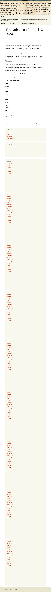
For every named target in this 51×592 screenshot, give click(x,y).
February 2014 (9, 469)
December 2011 (10, 522)
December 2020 (10, 302)
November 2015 (10, 426)
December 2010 (10, 547)
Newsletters (16, 36)
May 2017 (8, 390)
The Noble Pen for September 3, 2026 (14, 146)
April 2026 (9, 171)
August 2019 (9, 335)
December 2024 (10, 204)
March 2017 (9, 394)
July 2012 (8, 508)
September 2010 (10, 553)
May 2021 (8, 292)
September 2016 (10, 406)
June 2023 (9, 241)
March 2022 (9, 271)
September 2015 (10, 431)
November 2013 (10, 475)
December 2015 (10, 424)
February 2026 (9, 175)
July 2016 (8, 410)
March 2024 (9, 222)
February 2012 (9, 518)
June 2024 (9, 216)
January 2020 (9, 324)
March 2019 (9, 345)
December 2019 (10, 326)
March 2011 (9, 541)
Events (8, 132)
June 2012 (9, 510)
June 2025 (9, 192)
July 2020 (8, 312)
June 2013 (9, 486)
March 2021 (9, 296)
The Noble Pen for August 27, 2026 (13, 148)
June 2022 (9, 265)
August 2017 (9, 384)
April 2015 (9, 441)
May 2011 (8, 537)
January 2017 (9, 398)
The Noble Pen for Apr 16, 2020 (37, 124)
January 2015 (9, 447)
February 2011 (9, 543)
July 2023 (8, 239)
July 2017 (8, 386)
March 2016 (9, 418)
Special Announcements (11, 138)
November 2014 (10, 451)
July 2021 (8, 288)
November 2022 (10, 255)
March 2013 (9, 492)
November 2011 (10, 524)
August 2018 (9, 359)
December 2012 (10, 498)
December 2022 (10, 253)
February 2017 (9, 396)
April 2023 (9, 245)
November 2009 (10, 573)
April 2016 (9, 416)
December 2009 (10, 571)
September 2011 (10, 529)
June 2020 (9, 314)
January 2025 (9, 202)
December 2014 (10, 449)
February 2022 (9, 273)
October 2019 (9, 331)
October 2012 (9, 502)
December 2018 (10, 351)
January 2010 (9, 569)
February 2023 (9, 249)
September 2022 (10, 259)
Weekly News (13, 23)
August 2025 (9, 188)
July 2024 (8, 214)
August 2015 (9, 433)
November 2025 (10, 182)
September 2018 (10, 357)
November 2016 (10, 402)
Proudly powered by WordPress (11, 589)
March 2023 (9, 247)
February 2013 (9, 494)
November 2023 (10, 231)
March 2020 (9, 320)
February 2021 (9, 298)
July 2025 (8, 190)
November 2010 (10, 549)
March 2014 (9, 467)
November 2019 (10, 328)
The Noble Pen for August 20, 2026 (13, 151)
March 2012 (9, 516)
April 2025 (9, 196)
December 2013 (10, 473)
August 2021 (9, 286)
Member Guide (4, 23)
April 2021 (9, 294)
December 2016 (10, 400)
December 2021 (10, 277)
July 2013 (8, 484)
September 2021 (10, 284)
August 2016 (9, 408)
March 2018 (9, 369)
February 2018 (9, 371)
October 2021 (9, 282)
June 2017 (9, 388)
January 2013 (9, 496)
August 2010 (9, 555)
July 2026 (8, 165)
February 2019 (9, 347)
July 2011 (8, 533)
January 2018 (9, 373)
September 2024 (10, 210)
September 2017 (10, 382)
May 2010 (8, 561)
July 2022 (8, 263)
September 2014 (10, 455)
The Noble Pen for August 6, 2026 (13, 155)
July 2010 (8, 557)
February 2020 (9, 322)
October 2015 (9, 428)
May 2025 (8, 194)
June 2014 (9, 461)
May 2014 (8, 463)
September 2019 (10, 333)
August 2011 (9, 531)
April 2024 (9, 220)
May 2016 (8, 414)
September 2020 (10, 308)
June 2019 (9, 339)
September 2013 (10, 480)
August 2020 (9, 310)
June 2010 (9, 559)
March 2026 (9, 173)
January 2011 (9, 545)
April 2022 (9, 269)
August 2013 (9, 482)
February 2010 (9, 567)
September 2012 (10, 504)
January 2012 (9, 520)
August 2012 (9, 506)
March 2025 (9, 198)
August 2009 (9, 580)
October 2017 (9, 380)
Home (2, 16)
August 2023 (9, 237)
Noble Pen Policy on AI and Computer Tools (27, 23)
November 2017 (10, 377)
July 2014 (8, 459)
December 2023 (10, 228)
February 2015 (9, 445)
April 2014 (9, 465)
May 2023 (8, 243)
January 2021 (9, 300)
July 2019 (8, 337)
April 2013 (9, 490)
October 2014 (9, 453)
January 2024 (9, 226)
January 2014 (9, 471)
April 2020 (9, 318)
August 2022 (9, 261)
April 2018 (9, 367)
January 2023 (9, 251)
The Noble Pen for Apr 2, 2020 (13, 124)
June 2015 (9, 437)
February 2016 (9, 420)
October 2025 (9, 184)
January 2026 (9, 177)
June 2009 (9, 584)
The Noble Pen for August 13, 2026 (13, 153)
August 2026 (9, 163)
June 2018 (9, 363)
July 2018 (8, 361)
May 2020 (8, 316)
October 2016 (9, 404)
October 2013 (9, 477)
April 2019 (9, 343)
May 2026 (8, 169)
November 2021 (10, 279)
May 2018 (8, 365)
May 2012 (8, 512)
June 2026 (9, 167)
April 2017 (9, 392)
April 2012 (9, 514)
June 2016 (9, 412)
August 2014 (9, 457)
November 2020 (10, 304)
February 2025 (9, 200)
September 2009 (10, 578)
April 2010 (9, 563)
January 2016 (9, 422)
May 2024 (8, 218)
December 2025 (10, 179)
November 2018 (10, 353)
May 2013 (8, 488)
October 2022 (9, 257)
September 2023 (10, 235)
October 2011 (9, 526)
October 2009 (9, 575)
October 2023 (9, 233)
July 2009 (8, 582)
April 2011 (9, 539)
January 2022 (9, 275)
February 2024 (9, 224)
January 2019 (9, 349)
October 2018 (9, 355)
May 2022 (8, 267)
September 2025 (10, 186)
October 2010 (9, 551)
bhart (22, 36)
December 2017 (10, 375)
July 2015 (8, 435)
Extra (8, 134)
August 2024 (9, 212)
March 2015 (9, 443)
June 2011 (9, 535)
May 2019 (8, 341)
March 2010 (9, 565)
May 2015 (8, 439)
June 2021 (9, 290)
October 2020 (9, 306)
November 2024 (10, 206)
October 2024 (9, 208)
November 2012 (10, 500)
